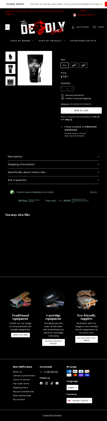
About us (17, 371)
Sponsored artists (83, 40)
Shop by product (51, 40)
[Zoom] (35, 68)
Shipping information (21, 164)
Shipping (65, 104)
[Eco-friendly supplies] (86, 300)
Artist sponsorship (22, 395)
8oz (84, 66)
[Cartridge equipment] (53, 300)
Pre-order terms (21, 383)
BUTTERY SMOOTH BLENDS (53, 342)
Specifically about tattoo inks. (27, 172)
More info (93, 192)
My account (19, 399)
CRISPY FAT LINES (20, 335)
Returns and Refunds (23, 391)
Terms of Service (21, 379)
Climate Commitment (24, 375)
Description (15, 156)
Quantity (65, 83)
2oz (64, 65)
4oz (75, 66)
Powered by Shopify (52, 415)
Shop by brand (21, 40)
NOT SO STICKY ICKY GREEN (87, 339)
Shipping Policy (20, 387)
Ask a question (17, 180)
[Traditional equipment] (20, 300)
